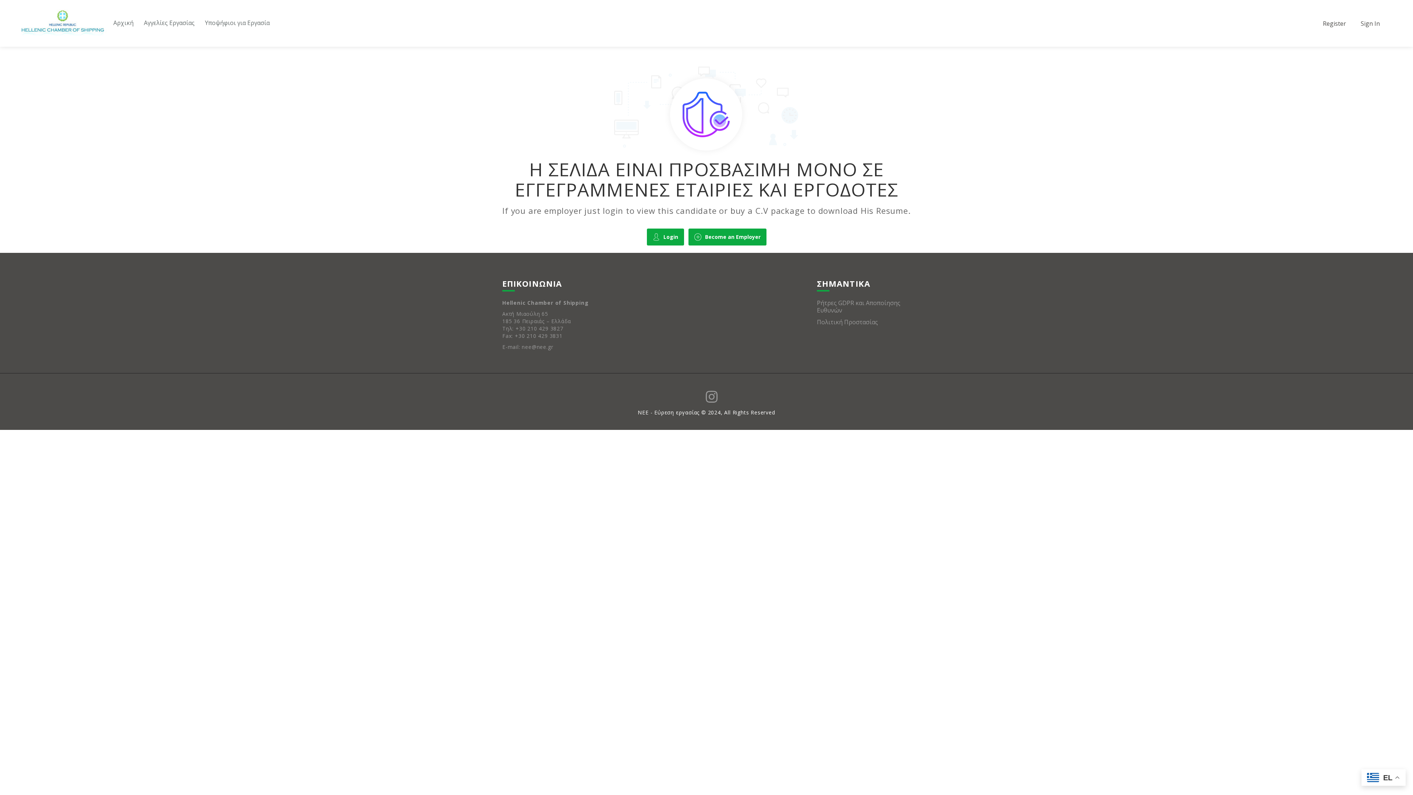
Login (670, 236)
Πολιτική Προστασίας (847, 322)
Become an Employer (733, 236)
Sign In (1370, 24)
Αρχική (123, 23)
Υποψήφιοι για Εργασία (237, 23)
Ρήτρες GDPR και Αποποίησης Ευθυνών (858, 306)
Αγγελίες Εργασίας (169, 23)
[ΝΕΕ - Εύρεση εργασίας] (62, 24)
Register (1334, 24)
